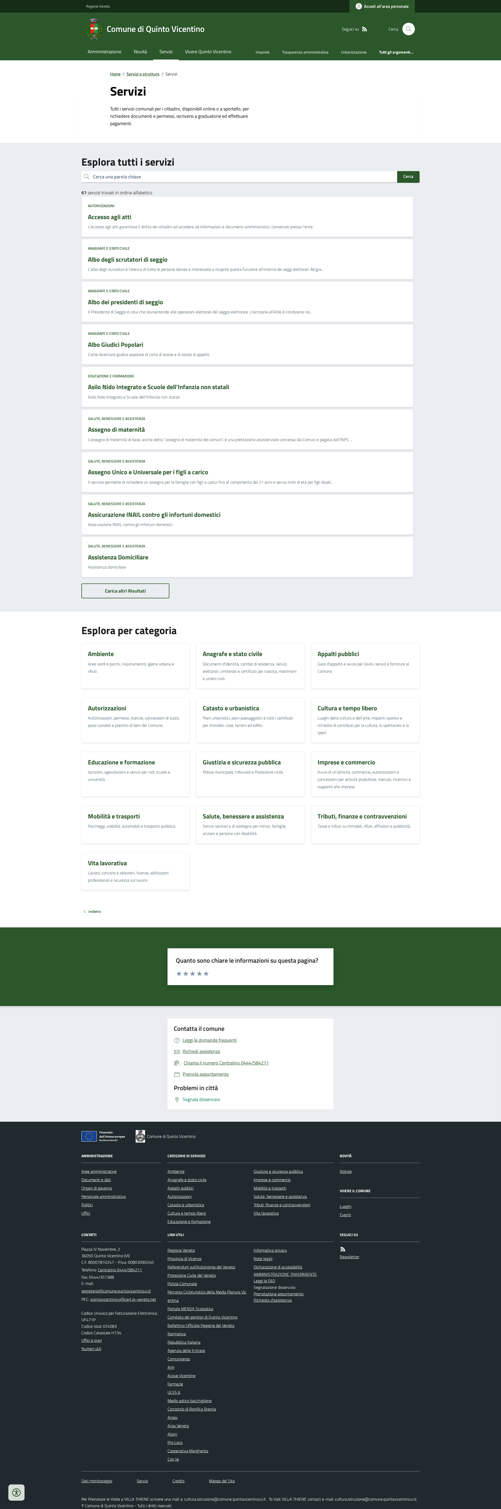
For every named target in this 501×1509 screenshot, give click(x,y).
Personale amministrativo (103, 1196)
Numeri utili (91, 1349)
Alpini (172, 1434)
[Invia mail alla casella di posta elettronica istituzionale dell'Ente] (116, 1291)
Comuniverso (179, 1359)
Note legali (263, 1258)
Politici (87, 1205)
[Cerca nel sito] (406, 29)
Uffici (85, 1213)
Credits (178, 1481)
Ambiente (176, 1171)
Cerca (408, 176)
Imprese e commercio (272, 1180)
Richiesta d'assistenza (273, 1300)
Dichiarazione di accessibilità (278, 1267)
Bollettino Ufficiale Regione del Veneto (201, 1325)
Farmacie (175, 1384)
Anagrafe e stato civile (109, 248)
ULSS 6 (174, 1392)
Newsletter (349, 1257)
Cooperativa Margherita (188, 1451)
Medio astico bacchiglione (190, 1400)
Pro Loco (175, 1442)
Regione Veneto (98, 6)
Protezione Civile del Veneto (192, 1275)
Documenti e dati (96, 1180)
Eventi (345, 1215)
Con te (173, 1459)
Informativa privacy (270, 1250)
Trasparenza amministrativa (305, 52)
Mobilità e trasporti (270, 1188)
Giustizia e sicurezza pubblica (278, 1171)
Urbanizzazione (354, 52)
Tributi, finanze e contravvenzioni (282, 1205)
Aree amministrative (99, 1171)
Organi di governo (96, 1188)
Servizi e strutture (143, 74)
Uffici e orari (91, 1340)
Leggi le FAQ (264, 1281)
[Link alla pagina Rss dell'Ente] (343, 1249)
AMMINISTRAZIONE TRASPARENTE (285, 1274)
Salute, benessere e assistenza (116, 418)
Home (115, 74)
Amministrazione (104, 51)
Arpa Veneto (178, 1426)
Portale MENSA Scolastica (190, 1309)
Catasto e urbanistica (186, 1205)
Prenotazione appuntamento (278, 1294)
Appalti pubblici (181, 1188)
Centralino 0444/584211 (120, 1270)
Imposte (263, 52)
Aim (171, 1367)
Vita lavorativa (266, 1213)
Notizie (346, 1171)
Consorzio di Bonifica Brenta (192, 1409)
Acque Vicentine (181, 1375)
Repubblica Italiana (184, 1342)
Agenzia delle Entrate (186, 1350)
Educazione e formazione (111, 376)
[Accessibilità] (16, 1492)
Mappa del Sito (222, 1481)
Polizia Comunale (182, 1283)
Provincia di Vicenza (184, 1258)
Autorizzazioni (101, 205)
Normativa (177, 1334)
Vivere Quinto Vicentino (208, 51)
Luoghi (345, 1206)
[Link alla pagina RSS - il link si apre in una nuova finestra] (364, 29)
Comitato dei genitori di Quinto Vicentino (202, 1317)
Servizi (165, 51)
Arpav (173, 1417)
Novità (140, 51)
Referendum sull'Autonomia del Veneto (201, 1267)
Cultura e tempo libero (187, 1213)
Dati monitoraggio (96, 1481)
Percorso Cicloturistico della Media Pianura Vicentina (207, 1296)
